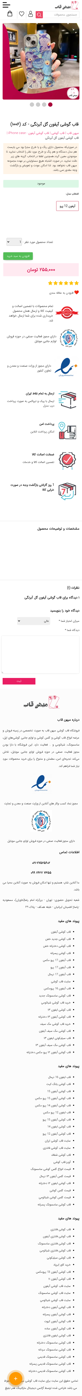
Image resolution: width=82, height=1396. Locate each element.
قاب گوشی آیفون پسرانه (57, 1314)
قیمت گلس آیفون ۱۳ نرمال (55, 1176)
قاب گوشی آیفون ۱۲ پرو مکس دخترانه (48, 1052)
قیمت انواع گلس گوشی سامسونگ (51, 1169)
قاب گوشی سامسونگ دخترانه (54, 1342)
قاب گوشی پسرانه (60, 953)
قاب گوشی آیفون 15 (59, 1091)
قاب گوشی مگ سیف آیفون (55, 1031)
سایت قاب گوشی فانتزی (57, 1148)
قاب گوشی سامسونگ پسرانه (54, 1204)
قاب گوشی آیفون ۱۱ (59, 1279)
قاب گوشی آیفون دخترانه (56, 1307)
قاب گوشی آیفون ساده (58, 1328)
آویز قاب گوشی (62, 1162)
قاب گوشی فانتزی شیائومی (55, 1250)
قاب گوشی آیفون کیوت (57, 1321)
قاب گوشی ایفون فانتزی (57, 1335)
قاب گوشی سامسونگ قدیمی (54, 1357)
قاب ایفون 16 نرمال (59, 1077)
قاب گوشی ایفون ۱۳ (59, 1010)
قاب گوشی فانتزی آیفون (57, 1236)
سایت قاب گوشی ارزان (58, 1140)
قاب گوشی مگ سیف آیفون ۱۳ (53, 1045)
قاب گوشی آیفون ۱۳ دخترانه (54, 1017)
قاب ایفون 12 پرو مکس (57, 1112)
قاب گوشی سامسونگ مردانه (54, 1349)
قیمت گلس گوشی (60, 1190)
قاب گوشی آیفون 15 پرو (57, 1119)
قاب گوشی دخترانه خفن (57, 946)
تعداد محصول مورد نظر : (37, 242)
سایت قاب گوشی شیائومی (55, 1300)
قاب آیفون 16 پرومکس (57, 988)
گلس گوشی (43, 737)
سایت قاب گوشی (61, 981)
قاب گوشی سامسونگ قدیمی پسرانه (50, 1364)
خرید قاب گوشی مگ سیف (55, 1024)
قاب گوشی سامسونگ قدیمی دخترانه (49, 1371)
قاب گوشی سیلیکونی (59, 1257)
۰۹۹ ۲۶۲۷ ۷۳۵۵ (41, 872)
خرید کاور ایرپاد (62, 1264)
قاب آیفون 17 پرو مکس (57, 960)
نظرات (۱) (73, 587)
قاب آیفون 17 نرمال (59, 974)
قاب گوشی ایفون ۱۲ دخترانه (55, 1183)
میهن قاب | (72, 133)
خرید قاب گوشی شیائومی (56, 1002)
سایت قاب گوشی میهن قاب (29, 1381)
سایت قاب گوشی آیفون (57, 1286)
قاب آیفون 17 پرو (61, 967)
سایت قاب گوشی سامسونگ (54, 1293)
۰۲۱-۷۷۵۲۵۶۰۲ (41, 863)
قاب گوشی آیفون (61, 932)
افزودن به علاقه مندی (61, 293)
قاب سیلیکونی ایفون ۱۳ (57, 1038)
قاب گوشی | (57, 133)
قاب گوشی (60, 737)
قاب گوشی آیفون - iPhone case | (28, 133)
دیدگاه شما (72, 630)
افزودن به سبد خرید (18, 256)
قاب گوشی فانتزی (61, 1229)
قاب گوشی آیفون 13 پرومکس (53, 1272)
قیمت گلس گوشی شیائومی (55, 1197)
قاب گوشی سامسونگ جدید (55, 995)
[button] (50, 104)
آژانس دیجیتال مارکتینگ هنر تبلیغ (24, 1388)
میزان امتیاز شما (69, 621)
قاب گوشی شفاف (61, 1155)
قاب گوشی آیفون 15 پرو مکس (53, 1098)
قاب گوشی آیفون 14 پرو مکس (53, 1105)
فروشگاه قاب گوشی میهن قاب (62, 730)
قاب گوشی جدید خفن (58, 939)
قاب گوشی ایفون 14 (59, 1126)
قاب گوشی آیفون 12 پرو (57, 1134)
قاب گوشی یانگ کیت (58, 1084)
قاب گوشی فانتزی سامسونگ (54, 1243)
